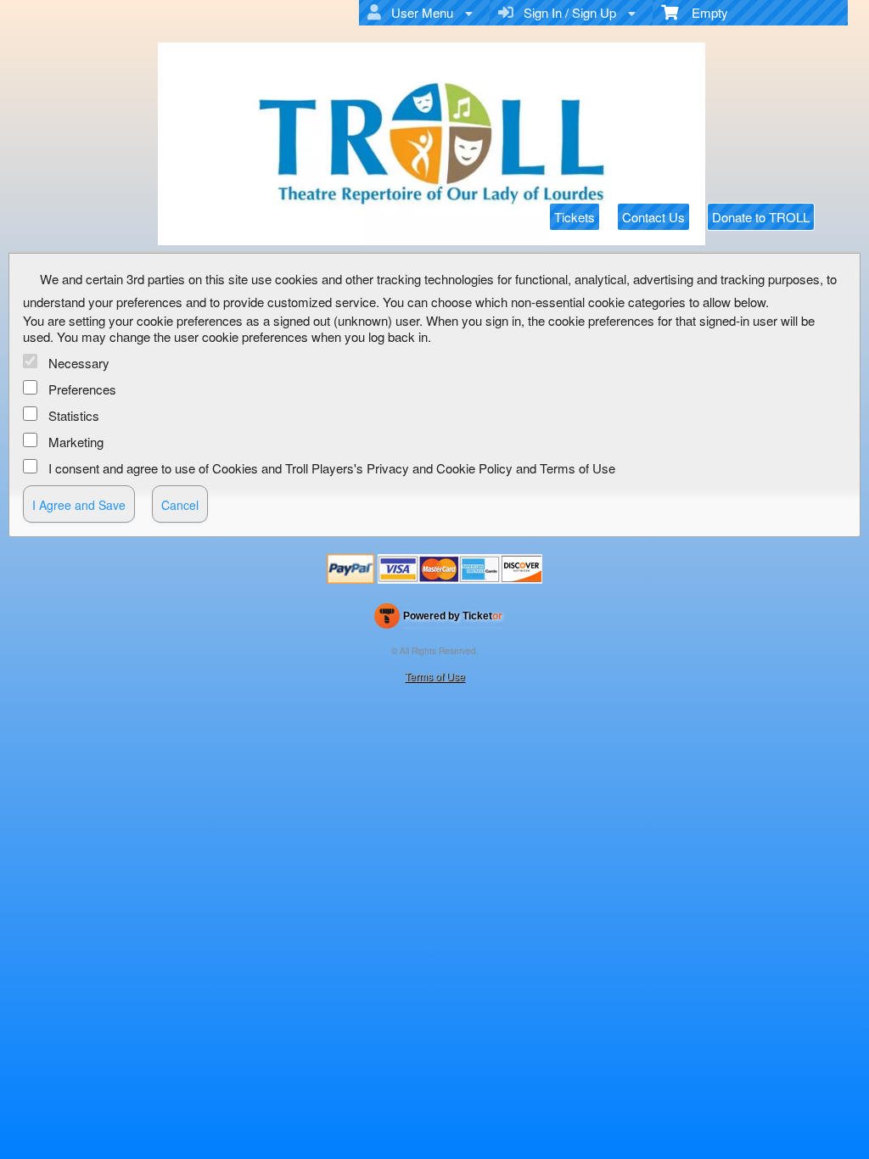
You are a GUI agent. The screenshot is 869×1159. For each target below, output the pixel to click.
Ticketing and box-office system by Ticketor (438, 619)
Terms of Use (577, 468)
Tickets (574, 217)
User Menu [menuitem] (419, 12)
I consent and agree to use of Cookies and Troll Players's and (331, 468)
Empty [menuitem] (703, 12)
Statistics (73, 415)
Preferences (82, 389)
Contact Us (653, 217)
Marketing (76, 442)
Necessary (78, 363)
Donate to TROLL (761, 217)
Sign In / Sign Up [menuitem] (566, 12)
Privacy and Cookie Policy (440, 468)
